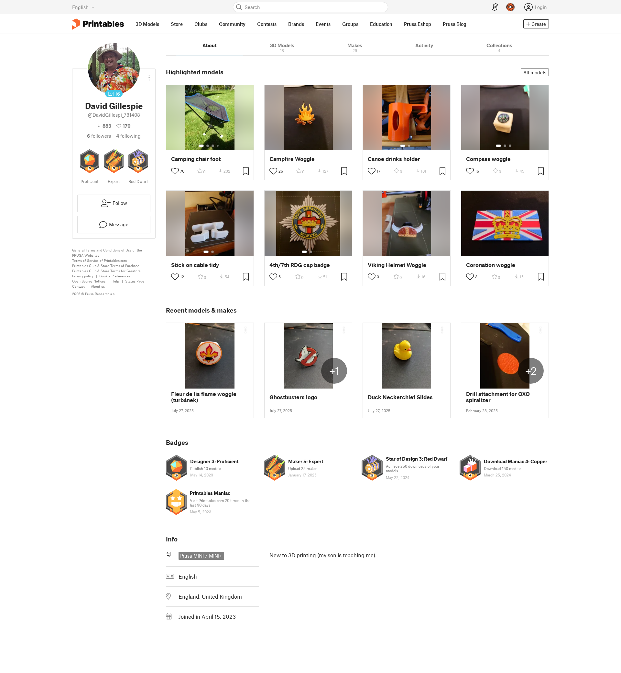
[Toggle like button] (175, 171)
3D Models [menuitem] (147, 24)
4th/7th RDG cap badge (299, 265)
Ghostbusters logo (293, 397)
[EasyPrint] (495, 7)
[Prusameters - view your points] (510, 7)
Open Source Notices (88, 281)
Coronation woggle (490, 265)
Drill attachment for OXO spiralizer (498, 397)
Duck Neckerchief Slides (400, 397)
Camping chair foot (196, 159)
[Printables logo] (98, 24)
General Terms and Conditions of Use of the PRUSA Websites (107, 252)
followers (99, 136)
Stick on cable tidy (195, 265)
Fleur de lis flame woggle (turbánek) (203, 397)
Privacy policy (82, 276)
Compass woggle (488, 159)
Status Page (134, 281)
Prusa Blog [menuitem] (454, 24)
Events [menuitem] (323, 24)
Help (115, 281)
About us (98, 286)
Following (128, 136)
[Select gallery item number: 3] (213, 145)
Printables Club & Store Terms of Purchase (105, 265)
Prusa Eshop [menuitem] (417, 24)
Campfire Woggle (292, 159)
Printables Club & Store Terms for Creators (106, 271)
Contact (78, 286)
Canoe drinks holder (394, 159)
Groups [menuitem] (350, 24)
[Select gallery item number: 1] (201, 145)
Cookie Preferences (114, 276)
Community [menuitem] (232, 24)
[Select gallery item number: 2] (207, 145)
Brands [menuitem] (296, 24)
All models (534, 72)
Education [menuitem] (381, 24)
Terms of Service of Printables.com (99, 260)
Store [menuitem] (177, 24)
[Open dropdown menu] (149, 75)
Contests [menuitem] (267, 24)
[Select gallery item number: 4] (218, 145)
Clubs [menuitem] (200, 24)
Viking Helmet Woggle (397, 265)
